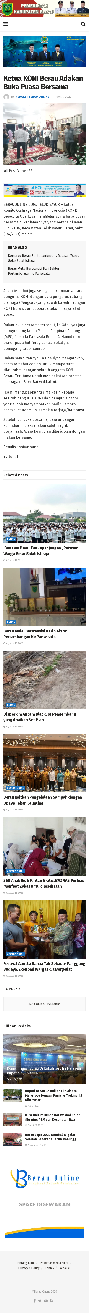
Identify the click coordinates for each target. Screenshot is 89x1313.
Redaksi (64, 1268)
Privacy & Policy (28, 1268)
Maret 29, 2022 (35, 1125)
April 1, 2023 (63, 96)
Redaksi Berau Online (32, 96)
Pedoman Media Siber (54, 1263)
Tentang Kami (25, 1263)
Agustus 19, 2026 (14, 560)
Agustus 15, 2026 (14, 643)
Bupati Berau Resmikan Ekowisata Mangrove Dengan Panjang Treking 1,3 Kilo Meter (53, 1095)
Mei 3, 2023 (33, 1106)
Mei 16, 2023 (15, 1079)
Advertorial (15, 788)
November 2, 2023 (37, 1145)
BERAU (11, 539)
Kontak (49, 1268)
